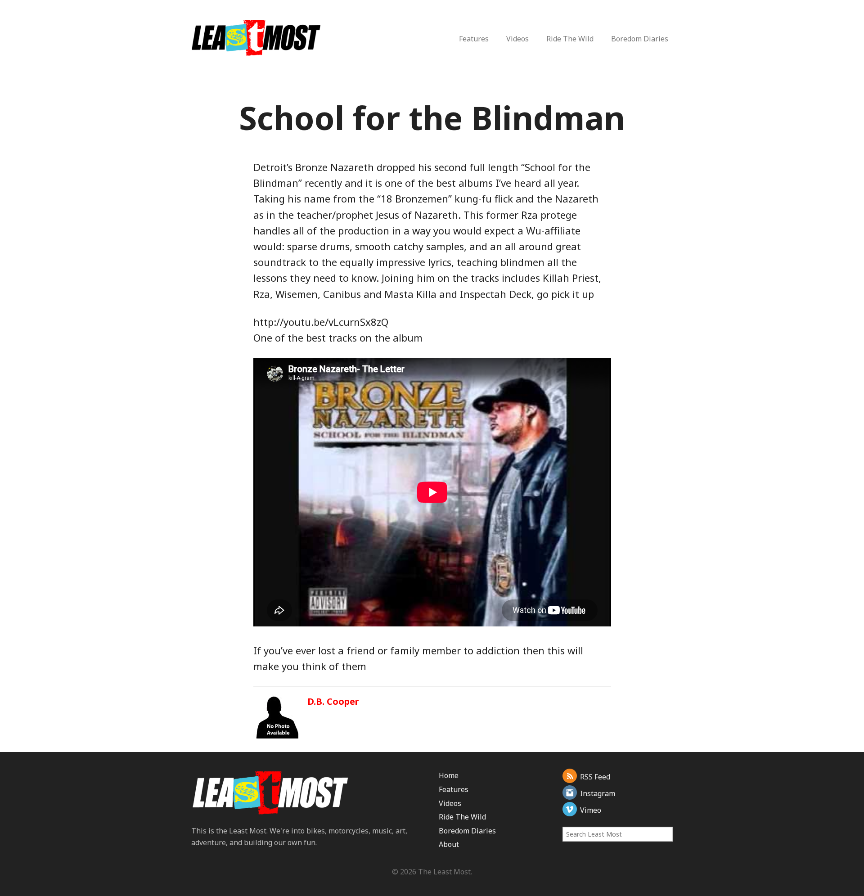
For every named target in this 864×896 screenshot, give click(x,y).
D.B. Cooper (333, 701)
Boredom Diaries (639, 39)
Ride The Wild (570, 39)
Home (449, 775)
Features (474, 39)
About (449, 844)
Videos (517, 39)
